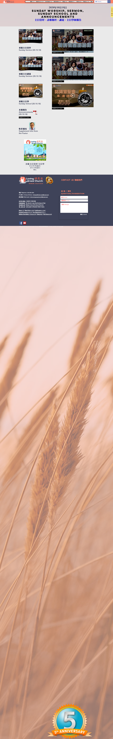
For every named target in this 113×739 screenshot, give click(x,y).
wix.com (61, 226)
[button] (39, 1)
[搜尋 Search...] (108, 1)
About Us (27, 210)
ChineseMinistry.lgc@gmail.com (41, 195)
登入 (35, 169)
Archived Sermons (23, 212)
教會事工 (42, 212)
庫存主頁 (29, 212)
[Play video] (73, 41)
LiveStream (37, 210)
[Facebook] (20, 223)
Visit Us (45, 214)
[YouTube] (24, 223)
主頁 (22, 210)
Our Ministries (36, 212)
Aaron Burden (65, 108)
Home (20, 210)
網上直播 (42, 210)
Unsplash (72, 108)
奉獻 (41, 214)
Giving (38, 214)
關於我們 (31, 210)
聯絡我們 (49, 214)
